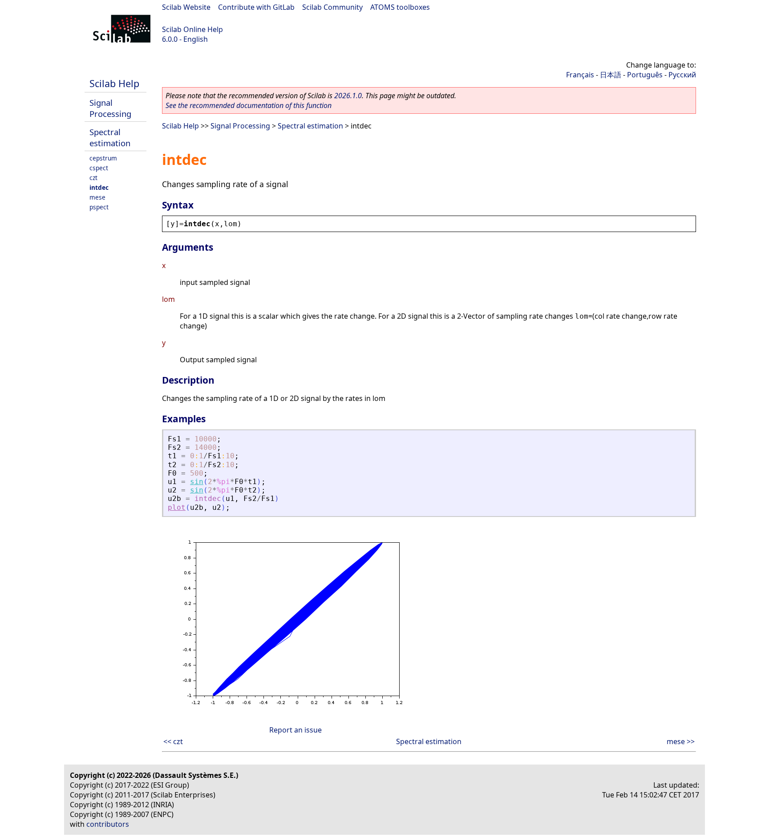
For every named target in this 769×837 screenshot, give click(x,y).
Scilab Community (332, 7)
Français (580, 75)
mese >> (681, 741)
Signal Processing (110, 108)
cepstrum (103, 158)
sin (196, 481)
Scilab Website (186, 7)
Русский (682, 75)
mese (97, 197)
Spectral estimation (109, 137)
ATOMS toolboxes (400, 7)
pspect (99, 207)
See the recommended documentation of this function (249, 105)
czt (93, 177)
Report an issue (295, 730)
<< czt (173, 741)
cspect (98, 168)
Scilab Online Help (192, 29)
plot (177, 507)
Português (645, 75)
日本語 (610, 75)
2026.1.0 (348, 95)
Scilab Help (114, 83)
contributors (107, 824)
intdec (99, 187)
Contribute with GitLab (256, 7)
